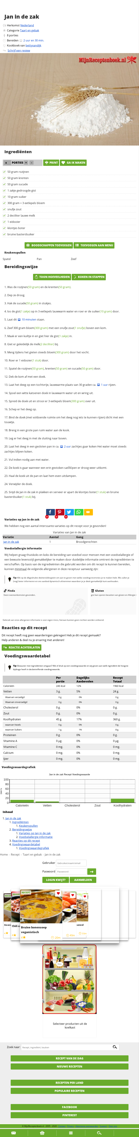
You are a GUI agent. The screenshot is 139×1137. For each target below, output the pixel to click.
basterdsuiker (18, 497)
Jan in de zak (11, 542)
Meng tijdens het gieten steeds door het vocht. (48, 352)
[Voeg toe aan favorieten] (84, 896)
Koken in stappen (91, 277)
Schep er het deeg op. (23, 409)
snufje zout (14, 209)
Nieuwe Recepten (69, 1066)
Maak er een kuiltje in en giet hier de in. (39, 336)
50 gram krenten (18, 178)
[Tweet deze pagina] (69, 512)
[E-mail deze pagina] (88, 512)
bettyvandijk (33, 45)
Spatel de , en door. (55, 368)
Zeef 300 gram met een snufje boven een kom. (57, 328)
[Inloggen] (91, 871)
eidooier (31, 360)
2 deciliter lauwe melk (21, 215)
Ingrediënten (20, 822)
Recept (15, 854)
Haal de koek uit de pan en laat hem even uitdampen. (43, 476)
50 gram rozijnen (18, 172)
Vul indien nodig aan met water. (29, 459)
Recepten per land (69, 1083)
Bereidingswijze (22, 829)
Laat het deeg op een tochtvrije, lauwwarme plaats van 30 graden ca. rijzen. (62, 385)
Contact (62, 1126)
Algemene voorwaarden (86, 1126)
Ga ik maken (75, 162)
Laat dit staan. (26, 319)
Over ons (113, 1126)
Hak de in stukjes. (29, 303)
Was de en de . (39, 287)
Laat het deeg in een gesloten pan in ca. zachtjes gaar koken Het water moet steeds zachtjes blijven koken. (65, 449)
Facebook (69, 1107)
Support (103, 1126)
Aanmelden (83, 880)
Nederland (27, 25)
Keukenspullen (28, 826)
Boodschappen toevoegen (51, 245)
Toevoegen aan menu (96, 245)
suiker (102, 311)
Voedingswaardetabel (26, 844)
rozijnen (28, 287)
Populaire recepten (69, 1091)
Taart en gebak (29, 30)
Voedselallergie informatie (36, 837)
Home (4, 854)
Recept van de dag (69, 1058)
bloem (37, 328)
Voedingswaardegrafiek (34, 848)
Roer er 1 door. (29, 360)
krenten (59, 287)
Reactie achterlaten (24, 647)
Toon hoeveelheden (54, 277)
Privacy (70, 1126)
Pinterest (69, 1115)
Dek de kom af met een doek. (27, 376)
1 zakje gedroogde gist (21, 190)
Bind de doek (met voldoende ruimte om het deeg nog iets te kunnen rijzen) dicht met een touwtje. (64, 420)
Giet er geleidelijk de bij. (32, 344)
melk (44, 344)
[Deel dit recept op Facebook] (50, 512)
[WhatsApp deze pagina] (79, 512)
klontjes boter (16, 228)
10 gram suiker (16, 197)
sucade (27, 303)
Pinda (11, 590)
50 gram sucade (17, 184)
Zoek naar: (13, 1047)
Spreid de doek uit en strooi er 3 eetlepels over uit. (52, 401)
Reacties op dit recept (26, 841)
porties (13, 35)
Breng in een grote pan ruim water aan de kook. (39, 430)
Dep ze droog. (16, 295)
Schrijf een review (19, 50)
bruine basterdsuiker (20, 234)
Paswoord (48, 871)
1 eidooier (13, 222)
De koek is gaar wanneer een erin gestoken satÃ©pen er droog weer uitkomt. (58, 468)
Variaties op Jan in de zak (35, 833)
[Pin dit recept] (60, 512)
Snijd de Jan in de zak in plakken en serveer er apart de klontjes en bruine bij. (61, 494)
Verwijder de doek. (21, 484)
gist (23, 311)
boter (97, 492)
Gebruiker (48, 863)
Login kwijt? (55, 880)
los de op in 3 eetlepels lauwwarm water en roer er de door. (63, 311)
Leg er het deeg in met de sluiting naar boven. (38, 438)
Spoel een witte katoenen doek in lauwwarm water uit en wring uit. (51, 393)
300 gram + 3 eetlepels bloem (26, 203)
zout (77, 328)
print (53, 162)
